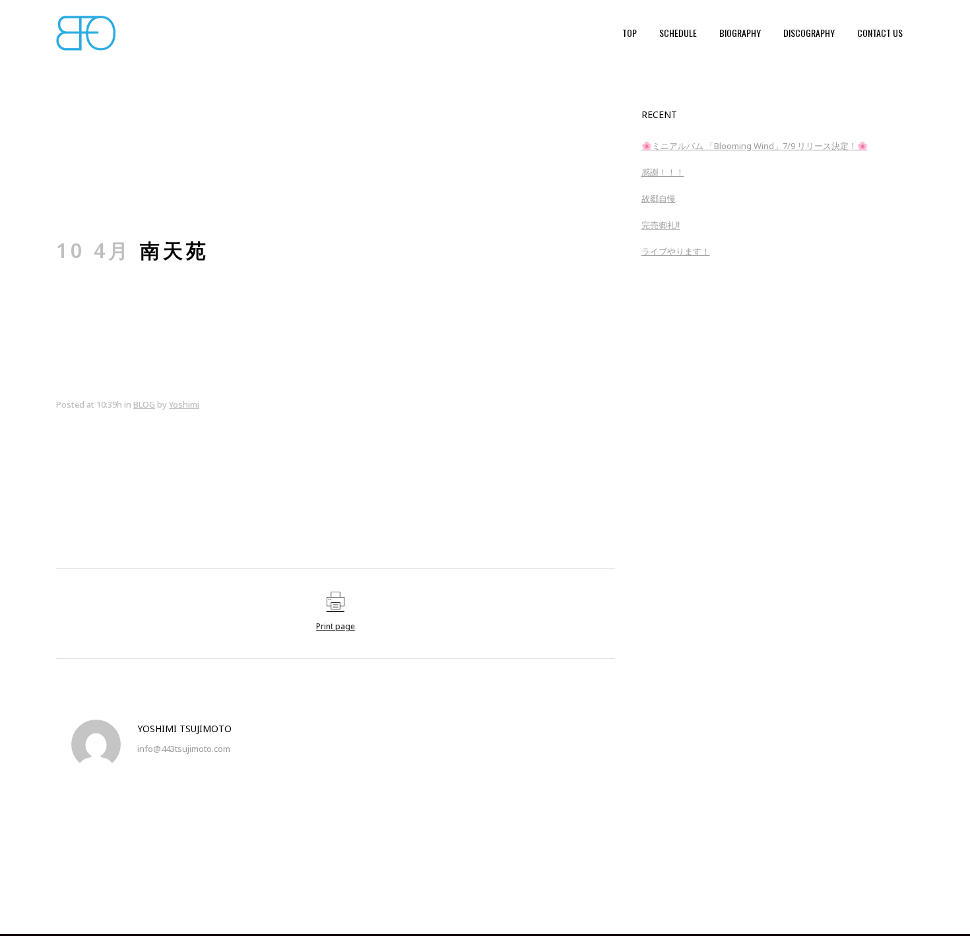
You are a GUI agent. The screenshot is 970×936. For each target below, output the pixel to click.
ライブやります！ (675, 251)
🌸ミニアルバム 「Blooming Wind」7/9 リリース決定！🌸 (754, 146)
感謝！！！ (662, 172)
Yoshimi (184, 404)
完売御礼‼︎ (660, 225)
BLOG (144, 404)
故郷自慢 (658, 198)
